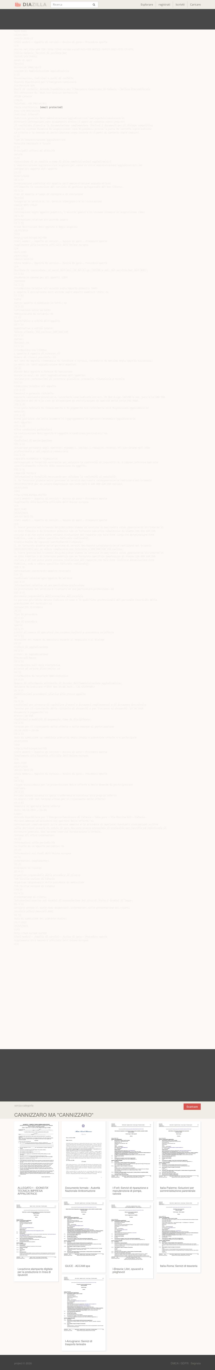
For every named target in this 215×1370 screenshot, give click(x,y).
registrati (164, 4)
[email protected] (51, 107)
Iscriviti (180, 4)
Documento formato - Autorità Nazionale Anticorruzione (82, 1189)
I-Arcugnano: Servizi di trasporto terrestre (78, 1342)
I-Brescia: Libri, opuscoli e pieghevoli (128, 1270)
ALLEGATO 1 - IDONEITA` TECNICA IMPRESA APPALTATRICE (33, 1191)
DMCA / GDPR (180, 1363)
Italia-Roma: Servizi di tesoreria (178, 1266)
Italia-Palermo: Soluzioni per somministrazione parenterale (177, 1189)
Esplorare (147, 4)
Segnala (196, 1363)
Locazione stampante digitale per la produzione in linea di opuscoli (35, 1272)
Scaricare (192, 1107)
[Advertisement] (107, 19)
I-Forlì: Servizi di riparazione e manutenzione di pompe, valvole (130, 1191)
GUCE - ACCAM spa (77, 1266)
